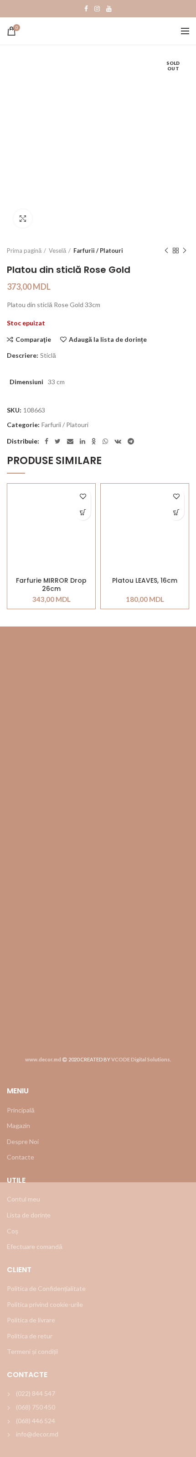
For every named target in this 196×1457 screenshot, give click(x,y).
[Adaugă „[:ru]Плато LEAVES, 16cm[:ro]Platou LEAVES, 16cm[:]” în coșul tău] (176, 512)
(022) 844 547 (35, 1393)
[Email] (70, 441)
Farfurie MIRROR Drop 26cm (51, 584)
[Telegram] (130, 441)
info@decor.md (37, 1434)
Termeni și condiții (32, 1351)
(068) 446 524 (35, 1421)
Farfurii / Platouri (98, 250)
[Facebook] (86, 9)
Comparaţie (33, 339)
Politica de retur (29, 1336)
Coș (12, 1231)
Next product (184, 250)
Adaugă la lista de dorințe (108, 339)
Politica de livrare (31, 1320)
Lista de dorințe (29, 1215)
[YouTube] (109, 9)
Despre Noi (23, 1141)
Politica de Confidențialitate (46, 1288)
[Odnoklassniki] (93, 441)
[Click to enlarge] (23, 218)
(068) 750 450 (35, 1407)
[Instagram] (97, 9)
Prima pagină (24, 250)
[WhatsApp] (105, 441)
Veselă (57, 250)
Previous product (166, 250)
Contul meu (23, 1199)
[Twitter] (58, 441)
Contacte (20, 1157)
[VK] (117, 441)
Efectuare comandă (34, 1246)
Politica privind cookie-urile (45, 1304)
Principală (21, 1110)
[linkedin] (82, 441)
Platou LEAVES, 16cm (144, 580)
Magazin (18, 1125)
